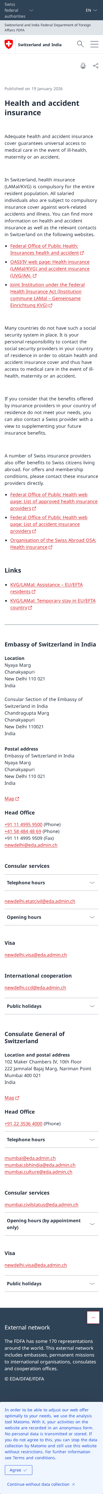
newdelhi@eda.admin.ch (31, 845)
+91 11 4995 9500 (23, 824)
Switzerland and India (40, 44)
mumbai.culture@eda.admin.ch (38, 1172)
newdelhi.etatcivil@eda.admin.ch (40, 901)
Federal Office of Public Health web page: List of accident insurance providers (49, 524)
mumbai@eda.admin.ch (30, 1158)
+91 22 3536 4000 (23, 1123)
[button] (93, 1317)
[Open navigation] (94, 44)
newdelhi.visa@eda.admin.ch (36, 955)
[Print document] (83, 65)
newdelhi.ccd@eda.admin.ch (35, 987)
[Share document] (95, 65)
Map (9, 798)
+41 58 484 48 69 (23, 831)
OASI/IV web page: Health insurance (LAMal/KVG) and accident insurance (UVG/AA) (50, 269)
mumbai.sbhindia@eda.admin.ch (40, 1165)
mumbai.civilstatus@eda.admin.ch (41, 1204)
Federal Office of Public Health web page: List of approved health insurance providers (54, 501)
